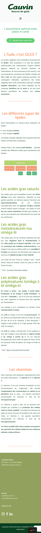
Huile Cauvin (17, 527)
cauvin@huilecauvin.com (10, 498)
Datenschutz (21, 529)
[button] (20, 18)
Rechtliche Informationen (30, 527)
